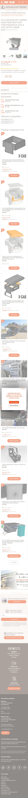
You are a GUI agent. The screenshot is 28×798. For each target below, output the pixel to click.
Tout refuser (23, 388)
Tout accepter (14, 402)
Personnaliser (14, 405)
